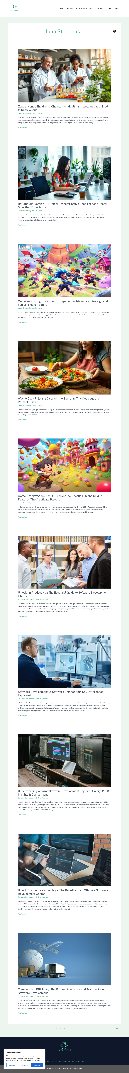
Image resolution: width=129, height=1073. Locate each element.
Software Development (26, 599)
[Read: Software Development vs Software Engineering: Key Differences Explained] (64, 661)
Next (118, 1028)
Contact (84, 1061)
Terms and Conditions (66, 1061)
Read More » (22, 127)
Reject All (24, 1065)
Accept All (37, 1065)
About (78, 1061)
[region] (24, 1059)
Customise (12, 1065)
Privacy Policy (52, 1061)
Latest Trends (23, 113)
